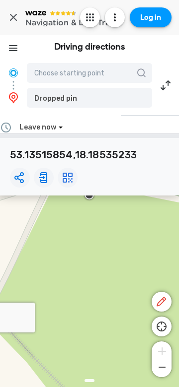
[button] (89, 98)
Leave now (37, 127)
